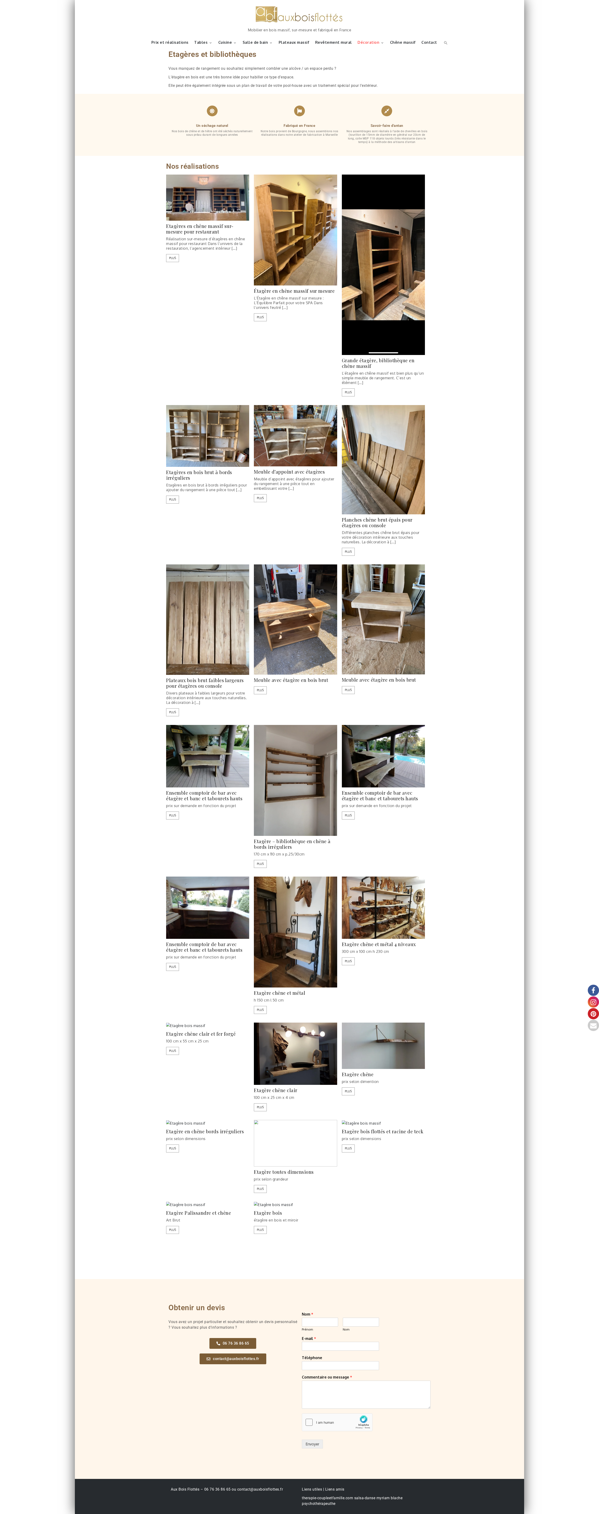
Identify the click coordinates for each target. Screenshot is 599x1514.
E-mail (309, 1338)
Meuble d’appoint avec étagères (289, 472)
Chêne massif (403, 42)
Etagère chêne (358, 1074)
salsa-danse (365, 1498)
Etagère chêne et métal (279, 993)
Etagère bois (268, 1213)
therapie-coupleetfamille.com (327, 1498)
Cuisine (225, 42)
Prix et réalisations (170, 42)
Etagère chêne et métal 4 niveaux (379, 944)
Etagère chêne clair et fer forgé (201, 1034)
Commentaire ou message (327, 1377)
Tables (201, 42)
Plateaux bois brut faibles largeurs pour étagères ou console (205, 683)
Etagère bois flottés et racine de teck (383, 1131)
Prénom (307, 1329)
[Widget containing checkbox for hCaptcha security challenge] (337, 1422)
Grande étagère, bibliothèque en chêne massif (378, 363)
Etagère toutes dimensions (284, 1172)
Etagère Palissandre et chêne (198, 1213)
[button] (445, 42)
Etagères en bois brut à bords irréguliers (199, 475)
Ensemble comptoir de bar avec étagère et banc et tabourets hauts (204, 795)
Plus (172, 258)
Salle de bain (255, 42)
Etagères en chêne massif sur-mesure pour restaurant (200, 228)
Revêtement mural (333, 42)
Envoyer (312, 1444)
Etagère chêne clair (275, 1090)
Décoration (368, 42)
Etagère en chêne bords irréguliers (205, 1131)
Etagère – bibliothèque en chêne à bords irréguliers (292, 844)
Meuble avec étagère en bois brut (291, 680)
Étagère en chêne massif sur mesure (294, 291)
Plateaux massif (294, 42)
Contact (429, 42)
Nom (307, 1314)
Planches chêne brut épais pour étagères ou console (377, 522)
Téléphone (312, 1357)
